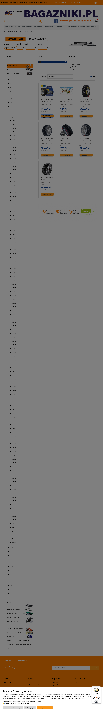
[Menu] (100, 687)
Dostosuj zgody (30, 708)
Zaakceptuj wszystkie (45, 708)
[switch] (96, 701)
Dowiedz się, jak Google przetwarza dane (17, 703)
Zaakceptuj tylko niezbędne (13, 708)
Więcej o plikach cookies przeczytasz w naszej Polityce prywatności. (22, 701)
